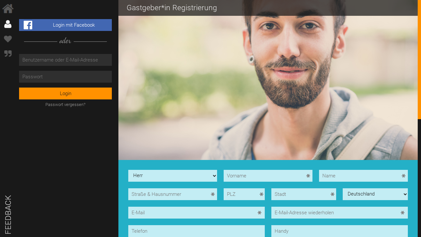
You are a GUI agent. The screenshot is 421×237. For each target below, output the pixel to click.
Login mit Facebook (74, 25)
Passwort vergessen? (65, 104)
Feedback (8, 214)
